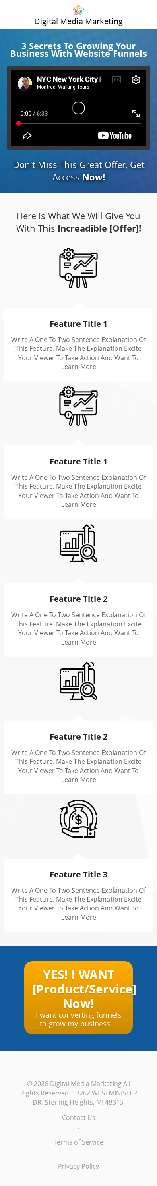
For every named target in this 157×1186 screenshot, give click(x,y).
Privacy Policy (78, 1166)
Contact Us (78, 1117)
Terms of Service (78, 1142)
